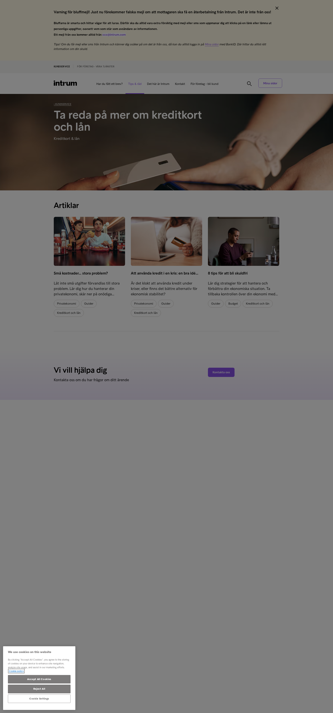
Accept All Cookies (39, 679)
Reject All (39, 688)
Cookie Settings (39, 698)
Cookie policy (16, 671)
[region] (39, 678)
